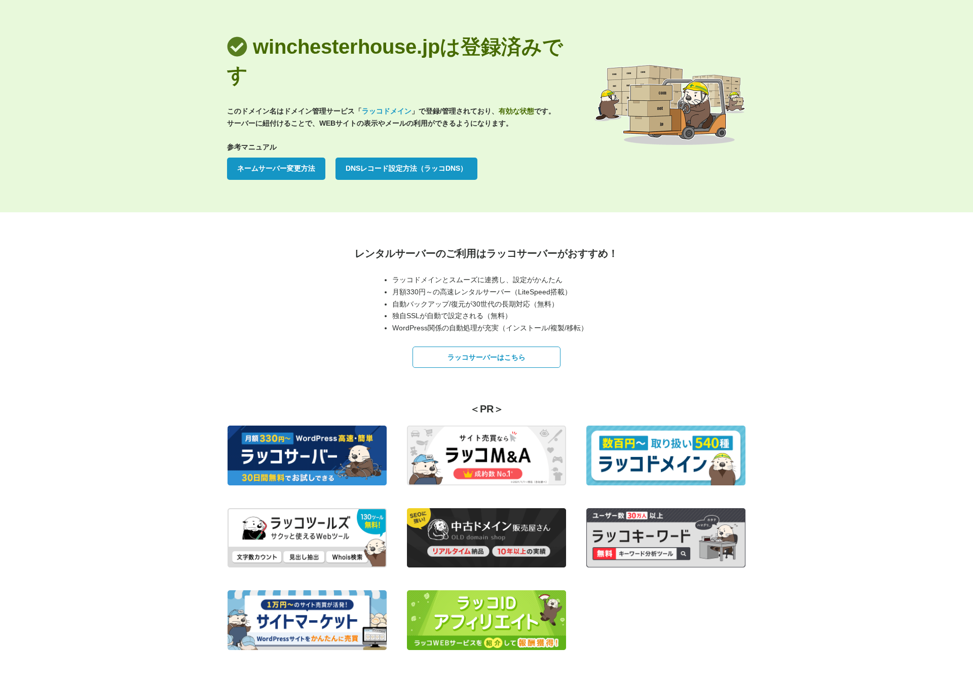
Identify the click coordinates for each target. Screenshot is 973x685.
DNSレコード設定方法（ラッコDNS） (406, 168)
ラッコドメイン (386, 111)
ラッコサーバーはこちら (486, 357)
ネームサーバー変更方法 (276, 168)
